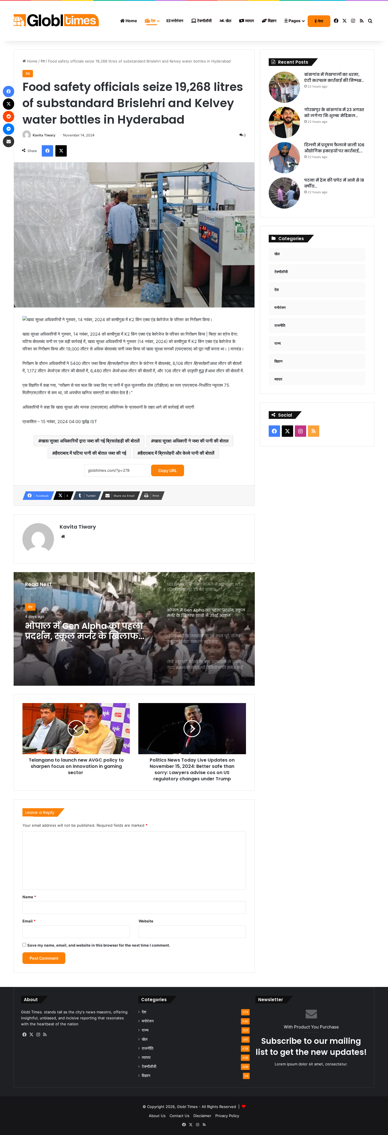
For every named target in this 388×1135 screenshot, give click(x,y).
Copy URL (167, 470)
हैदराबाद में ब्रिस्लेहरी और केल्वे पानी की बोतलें (177, 453)
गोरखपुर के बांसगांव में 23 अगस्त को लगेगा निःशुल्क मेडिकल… (334, 113)
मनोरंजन (176, 20)
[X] (31, 1034)
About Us (157, 1115)
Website (146, 921)
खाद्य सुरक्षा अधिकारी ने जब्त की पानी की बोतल (191, 441)
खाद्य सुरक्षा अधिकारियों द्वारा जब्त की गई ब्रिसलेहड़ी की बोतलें (90, 441)
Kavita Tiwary (44, 135)
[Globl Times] (56, 21)
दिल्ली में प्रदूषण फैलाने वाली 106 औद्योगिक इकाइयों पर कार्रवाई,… (334, 148)
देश (152, 20)
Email (29, 921)
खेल (228, 20)
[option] (134, 629)
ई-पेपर (319, 21)
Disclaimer (202, 1115)
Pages (294, 20)
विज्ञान (271, 20)
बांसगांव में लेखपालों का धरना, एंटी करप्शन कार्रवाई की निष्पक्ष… (334, 77)
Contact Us (179, 1115)
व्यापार (249, 20)
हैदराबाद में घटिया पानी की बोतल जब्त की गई (90, 453)
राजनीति (147, 1048)
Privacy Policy (227, 1115)
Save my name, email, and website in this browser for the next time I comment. (98, 945)
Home (131, 20)
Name (29, 897)
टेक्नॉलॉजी (204, 20)
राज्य (145, 1030)
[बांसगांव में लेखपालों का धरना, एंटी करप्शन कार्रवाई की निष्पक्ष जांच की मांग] (284, 87)
